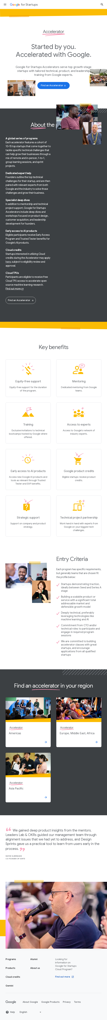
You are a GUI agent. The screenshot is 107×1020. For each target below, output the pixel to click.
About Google (30, 1002)
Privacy (67, 1002)
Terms (77, 1002)
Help (12, 1012)
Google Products (50, 1002)
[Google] (11, 1002)
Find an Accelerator (19, 300)
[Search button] (102, 4)
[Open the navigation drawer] (5, 4)
